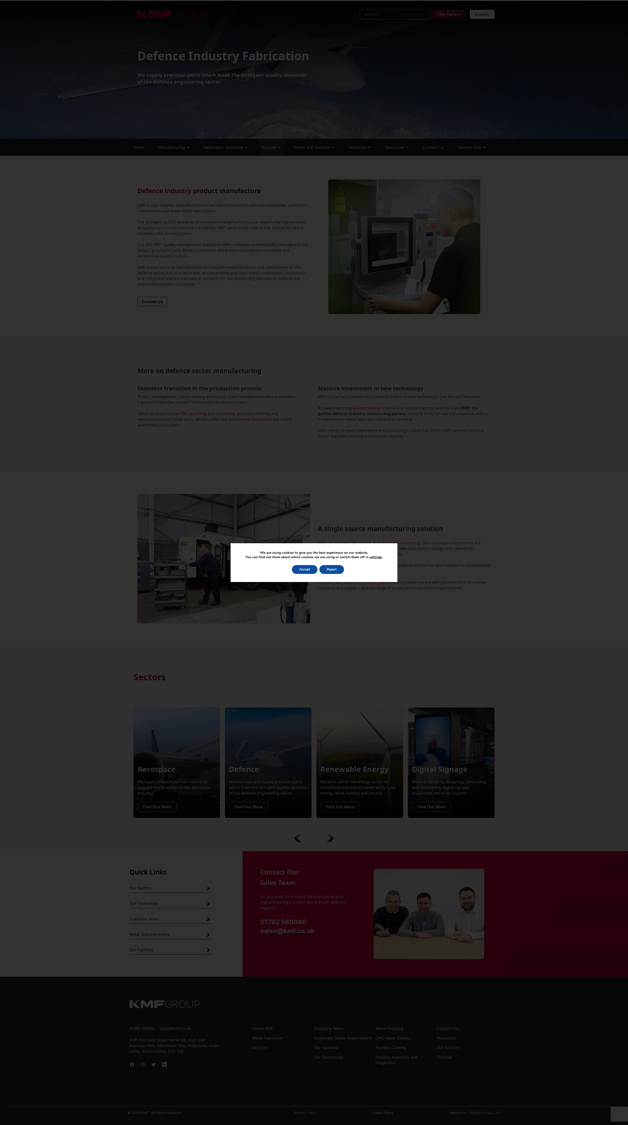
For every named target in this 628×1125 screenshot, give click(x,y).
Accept (304, 569)
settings (375, 557)
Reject (332, 569)
